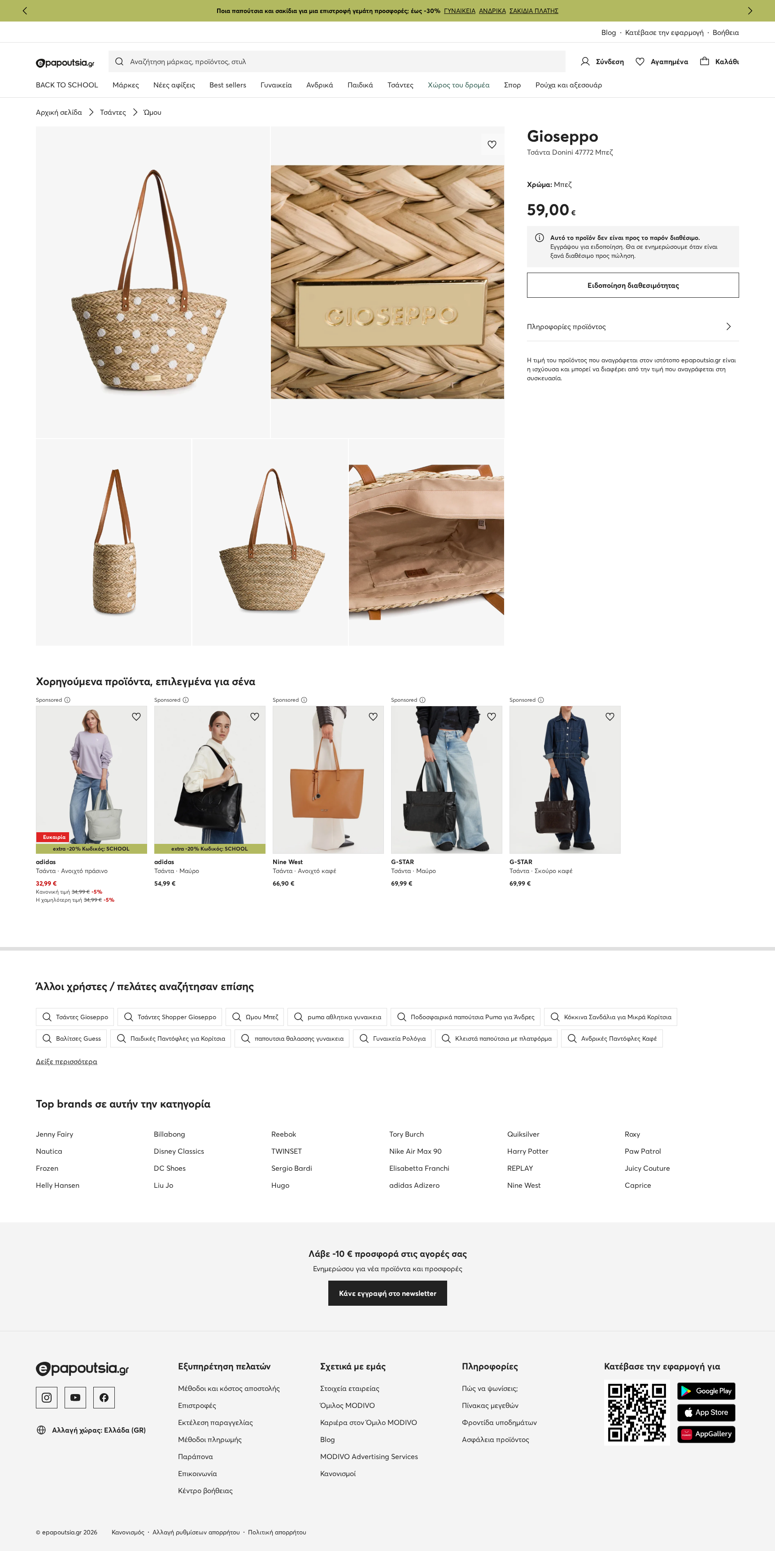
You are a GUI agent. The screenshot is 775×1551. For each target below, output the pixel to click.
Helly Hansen (57, 1185)
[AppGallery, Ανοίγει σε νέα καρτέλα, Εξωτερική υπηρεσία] (706, 1434)
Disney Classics (179, 1151)
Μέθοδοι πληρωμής (245, 1439)
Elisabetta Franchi (419, 1168)
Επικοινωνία (235, 1473)
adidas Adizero (414, 1185)
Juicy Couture (647, 1168)
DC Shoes (170, 1168)
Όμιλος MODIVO (387, 1405)
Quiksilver (523, 1134)
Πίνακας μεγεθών (528, 1405)
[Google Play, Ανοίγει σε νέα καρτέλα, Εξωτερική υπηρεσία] (706, 1391)
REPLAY (520, 1168)
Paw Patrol (643, 1151)
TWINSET (286, 1151)
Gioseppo (562, 136)
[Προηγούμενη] (25, 11)
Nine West (524, 1185)
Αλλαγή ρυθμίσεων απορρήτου (196, 1532)
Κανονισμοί (375, 1473)
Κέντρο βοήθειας (243, 1490)
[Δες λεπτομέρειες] (728, 326)
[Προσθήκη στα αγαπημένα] (493, 144)
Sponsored (49, 699)
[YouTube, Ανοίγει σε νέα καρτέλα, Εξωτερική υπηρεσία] (75, 1397)
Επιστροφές (235, 1405)
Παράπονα (233, 1456)
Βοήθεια (726, 32)
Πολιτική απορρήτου (277, 1532)
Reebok (283, 1134)
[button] (153, 282)
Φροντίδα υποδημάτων (529, 1422)
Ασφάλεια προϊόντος (529, 1439)
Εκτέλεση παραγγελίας (245, 1422)
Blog (613, 33)
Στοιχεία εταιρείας (387, 1388)
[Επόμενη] (750, 11)
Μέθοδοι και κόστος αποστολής (245, 1388)
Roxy (632, 1134)
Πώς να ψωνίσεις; (527, 1388)
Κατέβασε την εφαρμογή (669, 33)
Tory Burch (406, 1134)
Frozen (47, 1168)
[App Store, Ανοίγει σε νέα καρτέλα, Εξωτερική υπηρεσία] (706, 1413)
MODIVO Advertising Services (387, 1456)
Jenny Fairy (54, 1134)
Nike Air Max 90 (415, 1151)
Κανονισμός (128, 1532)
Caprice (638, 1185)
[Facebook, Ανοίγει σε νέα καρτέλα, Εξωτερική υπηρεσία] (104, 1397)
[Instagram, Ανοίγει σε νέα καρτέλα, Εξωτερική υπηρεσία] (46, 1397)
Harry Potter (528, 1151)
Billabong (169, 1134)
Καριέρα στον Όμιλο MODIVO (387, 1422)
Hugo (280, 1185)
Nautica (49, 1151)
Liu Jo (163, 1185)
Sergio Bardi (291, 1168)
